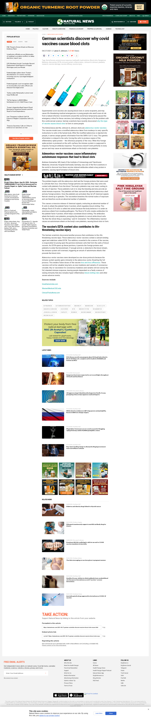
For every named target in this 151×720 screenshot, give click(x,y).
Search (146, 15)
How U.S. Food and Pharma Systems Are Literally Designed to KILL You (12, 213)
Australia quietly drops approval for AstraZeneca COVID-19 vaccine (86, 597)
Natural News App (98, 673)
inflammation (78, 62)
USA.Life (123, 685)
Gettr (122, 675)
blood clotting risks (92, 273)
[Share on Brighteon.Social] (44, 56)
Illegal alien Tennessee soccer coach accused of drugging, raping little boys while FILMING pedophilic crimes (85, 429)
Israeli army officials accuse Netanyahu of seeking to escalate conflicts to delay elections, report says (20, 56)
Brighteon (11, 15)
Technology (119, 29)
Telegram (124, 668)
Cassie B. (77, 373)
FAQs (138, 15)
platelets (102, 62)
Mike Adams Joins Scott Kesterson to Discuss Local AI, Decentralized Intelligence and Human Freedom (11, 198)
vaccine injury (77, 64)
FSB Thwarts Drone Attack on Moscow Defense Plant (20, 48)
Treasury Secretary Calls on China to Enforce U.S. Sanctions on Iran (19, 127)
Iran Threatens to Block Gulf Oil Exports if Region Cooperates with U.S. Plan (20, 118)
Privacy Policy (68, 683)
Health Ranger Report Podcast (102, 670)
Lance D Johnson (60, 51)
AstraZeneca (50, 60)
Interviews (31, 15)
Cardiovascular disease (55, 34)
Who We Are (68, 663)
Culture (45, 29)
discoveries (53, 62)
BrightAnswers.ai (107, 15)
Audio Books (40, 15)
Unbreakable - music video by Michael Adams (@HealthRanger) (29, 212)
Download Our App (121, 15)
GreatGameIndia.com (50, 284)
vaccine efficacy (66, 64)
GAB (122, 683)
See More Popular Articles (21, 138)
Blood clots (94, 60)
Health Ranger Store (99, 668)
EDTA (59, 62)
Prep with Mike (21, 15)
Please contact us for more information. (54, 645)
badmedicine (84, 60)
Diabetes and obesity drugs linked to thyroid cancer (83, 506)
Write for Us (67, 673)
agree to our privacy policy (49, 715)
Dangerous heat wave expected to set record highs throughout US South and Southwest (87, 375)
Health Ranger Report (12, 175)
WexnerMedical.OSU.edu (51, 288)
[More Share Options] (77, 56)
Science (108, 29)
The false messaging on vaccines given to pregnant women (86, 560)
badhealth (76, 60)
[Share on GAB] (63, 56)
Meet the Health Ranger (71, 665)
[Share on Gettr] (72, 56)
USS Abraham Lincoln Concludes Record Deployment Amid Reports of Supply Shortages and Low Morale (20, 65)
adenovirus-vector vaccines (95, 128)
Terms (54, 701)
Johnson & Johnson (91, 62)
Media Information (69, 675)
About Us (132, 15)
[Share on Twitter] (53, 56)
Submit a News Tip (69, 680)
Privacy (50, 701)
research (45, 64)
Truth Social (124, 673)
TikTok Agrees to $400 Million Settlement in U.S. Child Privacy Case (19, 101)
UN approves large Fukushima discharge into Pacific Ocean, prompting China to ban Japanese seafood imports (86, 393)
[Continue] (45, 673)
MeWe (123, 680)
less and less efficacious (90, 263)
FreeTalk (123, 678)
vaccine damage (54, 64)
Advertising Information (71, 678)
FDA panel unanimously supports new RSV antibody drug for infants (86, 525)
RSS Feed (96, 680)
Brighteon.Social (126, 665)
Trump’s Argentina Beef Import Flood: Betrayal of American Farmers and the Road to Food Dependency (20, 109)
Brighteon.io (124, 663)
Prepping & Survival (94, 29)
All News (95, 665)
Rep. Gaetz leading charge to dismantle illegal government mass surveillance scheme (86, 447)
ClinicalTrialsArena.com (51, 293)
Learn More (99, 713)
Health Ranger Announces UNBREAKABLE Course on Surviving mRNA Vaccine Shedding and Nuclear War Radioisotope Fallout (29, 199)
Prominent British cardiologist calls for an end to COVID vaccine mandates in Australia (85, 543)
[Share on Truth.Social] (67, 56)
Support (66, 670)
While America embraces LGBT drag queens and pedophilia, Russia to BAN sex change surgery (86, 411)
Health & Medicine (58, 29)
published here (78, 704)
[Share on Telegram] (58, 56)
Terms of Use (68, 685)
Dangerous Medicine (50, 309)
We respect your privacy (11, 678)
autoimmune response (64, 60)
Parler (122, 670)
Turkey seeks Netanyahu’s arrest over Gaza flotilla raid (20, 94)
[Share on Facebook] (49, 56)
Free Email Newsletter (70, 668)
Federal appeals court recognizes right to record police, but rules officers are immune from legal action (20, 85)
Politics (35, 29)
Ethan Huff (77, 355)
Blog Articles (97, 678)
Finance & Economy (76, 29)
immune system (67, 62)
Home (4, 15)
